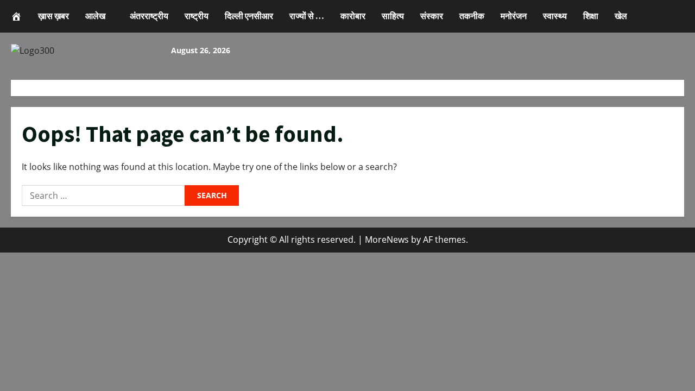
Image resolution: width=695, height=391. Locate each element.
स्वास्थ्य (555, 15)
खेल (621, 15)
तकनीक (471, 15)
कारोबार (352, 15)
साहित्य (393, 15)
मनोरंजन (514, 15)
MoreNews (387, 239)
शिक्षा (590, 15)
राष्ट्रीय (196, 15)
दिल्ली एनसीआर (249, 15)
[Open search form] (638, 16)
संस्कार (431, 15)
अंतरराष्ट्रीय (149, 15)
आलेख (95, 15)
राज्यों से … (306, 15)
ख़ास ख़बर (53, 15)
